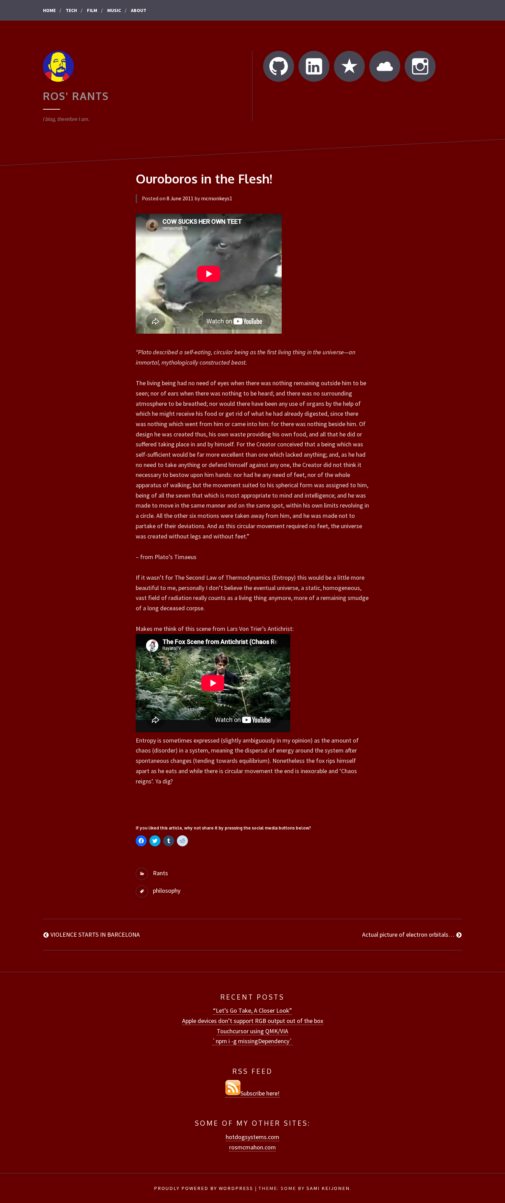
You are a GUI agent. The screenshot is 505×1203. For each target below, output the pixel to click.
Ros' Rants (76, 95)
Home (49, 10)
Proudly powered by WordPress (203, 1188)
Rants (160, 873)
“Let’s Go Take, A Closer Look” (252, 1010)
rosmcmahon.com (252, 1147)
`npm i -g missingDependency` (252, 1041)
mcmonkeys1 (216, 198)
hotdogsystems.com (252, 1137)
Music (114, 10)
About (138, 10)
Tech (71, 10)
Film (92, 10)
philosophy (166, 890)
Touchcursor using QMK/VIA (252, 1031)
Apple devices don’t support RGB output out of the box (252, 1021)
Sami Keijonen (328, 1188)
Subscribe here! (260, 1093)
